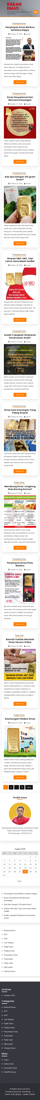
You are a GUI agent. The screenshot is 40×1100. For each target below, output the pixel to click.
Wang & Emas (9, 971)
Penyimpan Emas (19, 23)
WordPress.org (10, 1072)
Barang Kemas (10, 930)
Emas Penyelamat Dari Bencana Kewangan (20, 99)
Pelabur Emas (19, 482)
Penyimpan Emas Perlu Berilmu (20, 564)
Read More (20, 82)
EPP (5, 934)
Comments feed (10, 1068)
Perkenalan (8, 959)
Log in (6, 1060)
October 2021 (9, 995)
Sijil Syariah (8, 967)
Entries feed (9, 1064)
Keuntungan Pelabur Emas (20, 718)
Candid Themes (28, 1094)
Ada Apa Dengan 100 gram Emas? (20, 178)
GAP (6, 938)
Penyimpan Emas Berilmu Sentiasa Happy (20, 29)
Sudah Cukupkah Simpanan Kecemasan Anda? (20, 336)
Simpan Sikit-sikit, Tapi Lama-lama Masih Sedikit (20, 260)
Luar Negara (9, 942)
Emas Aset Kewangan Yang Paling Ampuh (20, 411)
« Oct (19, 881)
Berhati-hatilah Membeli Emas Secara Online (20, 641)
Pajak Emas (8, 947)
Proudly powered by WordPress (18, 1091)
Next (29, 787)
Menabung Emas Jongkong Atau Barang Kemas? (20, 488)
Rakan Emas (14, 6)
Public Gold (19, 635)
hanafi (28, 34)
